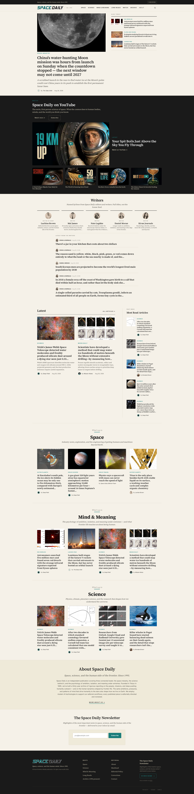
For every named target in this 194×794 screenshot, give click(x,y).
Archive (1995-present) (91, 779)
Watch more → (40, 118)
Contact (114, 779)
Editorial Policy (117, 771)
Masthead (115, 768)
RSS (151, 780)
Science (91, 7)
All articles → (109, 311)
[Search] (155, 8)
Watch (125, 7)
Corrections (115, 775)
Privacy (145, 789)
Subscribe (152, 2)
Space (83, 7)
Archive (133, 7)
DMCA (160, 789)
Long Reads (116, 7)
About (141, 7)
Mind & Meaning (103, 7)
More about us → (97, 702)
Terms (153, 789)
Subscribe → (148, 776)
